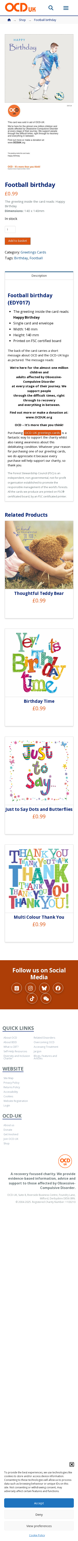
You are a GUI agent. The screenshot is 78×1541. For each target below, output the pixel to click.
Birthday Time (39, 701)
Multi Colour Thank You (39, 917)
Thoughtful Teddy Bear (39, 593)
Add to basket (17, 241)
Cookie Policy (37, 1535)
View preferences (39, 1526)
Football (36, 258)
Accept (39, 1503)
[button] (72, 1464)
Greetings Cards (33, 252)
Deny (39, 1514)
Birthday (21, 258)
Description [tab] (39, 276)
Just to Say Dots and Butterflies (39, 809)
